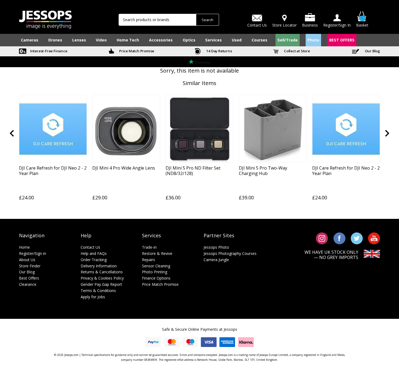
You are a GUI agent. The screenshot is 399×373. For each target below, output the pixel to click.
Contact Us (90, 247)
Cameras (29, 40)
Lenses (79, 40)
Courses (259, 40)
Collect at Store (296, 50)
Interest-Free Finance (48, 50)
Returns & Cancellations (102, 271)
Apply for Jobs (93, 296)
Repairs (148, 259)
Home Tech (128, 40)
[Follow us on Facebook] (339, 237)
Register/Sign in (32, 253)
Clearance (27, 284)
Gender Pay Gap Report (101, 284)
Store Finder (29, 265)
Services (213, 40)
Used (237, 40)
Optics (189, 40)
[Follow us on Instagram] (322, 237)
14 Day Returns (218, 50)
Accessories (161, 40)
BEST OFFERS (341, 40)
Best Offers (29, 278)
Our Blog (372, 50)
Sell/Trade (287, 40)
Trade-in (149, 247)
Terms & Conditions (98, 290)
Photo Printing (154, 271)
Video (101, 40)
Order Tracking (94, 259)
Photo (313, 40)
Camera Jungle (216, 259)
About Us (27, 259)
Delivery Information (99, 265)
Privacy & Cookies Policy (102, 278)
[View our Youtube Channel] (374, 237)
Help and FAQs (94, 253)
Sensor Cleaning (156, 265)
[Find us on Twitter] (357, 237)
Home (24, 247)
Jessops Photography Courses (230, 253)
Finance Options (156, 278)
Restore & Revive (157, 253)
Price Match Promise (136, 50)
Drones (55, 40)
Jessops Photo (216, 247)
